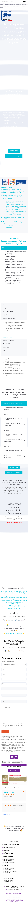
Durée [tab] (4, 308)
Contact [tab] (5, 354)
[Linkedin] (12, 757)
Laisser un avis (15, 798)
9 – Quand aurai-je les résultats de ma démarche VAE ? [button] (13, 451)
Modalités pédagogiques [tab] (9, 318)
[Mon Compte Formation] (14, 15)
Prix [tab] (4, 350)
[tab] (14, 266)
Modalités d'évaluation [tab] (8, 340)
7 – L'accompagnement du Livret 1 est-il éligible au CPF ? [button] (13, 440)
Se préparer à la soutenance (13, 214)
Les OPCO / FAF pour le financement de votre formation (14, 643)
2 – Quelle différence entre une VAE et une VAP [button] (13, 413)
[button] (24, 2)
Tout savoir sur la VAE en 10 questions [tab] (13, 403)
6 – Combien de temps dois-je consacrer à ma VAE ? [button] (14, 435)
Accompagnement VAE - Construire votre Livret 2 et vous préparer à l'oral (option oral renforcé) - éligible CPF (14, 593)
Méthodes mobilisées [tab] (8, 337)
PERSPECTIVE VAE (9, 792)
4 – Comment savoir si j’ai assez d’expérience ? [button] (12, 424)
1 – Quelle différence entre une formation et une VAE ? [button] (13, 408)
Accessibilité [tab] (6, 347)
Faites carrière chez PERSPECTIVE (14, 893)
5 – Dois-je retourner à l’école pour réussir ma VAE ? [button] (14, 429)
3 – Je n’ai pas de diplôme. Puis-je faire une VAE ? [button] (13, 419)
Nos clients (14, 613)
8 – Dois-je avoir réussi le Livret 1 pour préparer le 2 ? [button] (13, 445)
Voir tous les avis (7, 798)
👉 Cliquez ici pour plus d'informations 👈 (14, 633)
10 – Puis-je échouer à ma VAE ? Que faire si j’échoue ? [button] (13, 456)
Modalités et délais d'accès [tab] (9, 343)
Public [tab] (4, 301)
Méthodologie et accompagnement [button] (10, 247)
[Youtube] (16, 757)
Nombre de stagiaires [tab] (8, 311)
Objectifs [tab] (5, 315)
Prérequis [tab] (5, 304)
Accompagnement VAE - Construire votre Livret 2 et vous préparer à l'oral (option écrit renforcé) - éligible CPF (14, 597)
